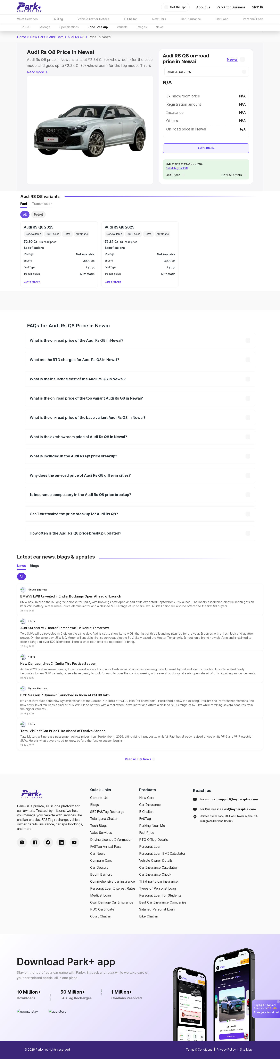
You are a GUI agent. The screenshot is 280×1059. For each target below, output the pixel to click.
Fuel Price (146, 833)
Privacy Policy (226, 1049)
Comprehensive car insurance (112, 881)
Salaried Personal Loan (157, 909)
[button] (140, 599)
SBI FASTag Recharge (107, 812)
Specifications (69, 27)
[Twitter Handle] (48, 842)
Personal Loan (150, 846)
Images (142, 27)
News (159, 27)
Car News (97, 853)
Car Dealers (99, 867)
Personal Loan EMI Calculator (162, 853)
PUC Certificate (102, 909)
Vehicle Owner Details (156, 860)
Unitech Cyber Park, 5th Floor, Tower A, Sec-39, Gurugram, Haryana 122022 (229, 819)
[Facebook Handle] (35, 842)
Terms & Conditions (199, 1049)
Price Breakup (98, 27)
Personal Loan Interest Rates (112, 888)
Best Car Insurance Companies (162, 902)
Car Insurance (150, 805)
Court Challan (100, 916)
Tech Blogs (98, 826)
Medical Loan (100, 895)
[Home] (29, 7)
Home (21, 37)
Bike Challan (148, 916)
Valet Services (101, 833)
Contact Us (99, 798)
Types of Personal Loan (157, 888)
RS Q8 (26, 27)
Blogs (94, 805)
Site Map (246, 1049)
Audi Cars (56, 37)
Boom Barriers (101, 874)
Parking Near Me (152, 826)
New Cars (37, 37)
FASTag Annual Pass (105, 846)
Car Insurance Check (155, 874)
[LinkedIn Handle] (61, 842)
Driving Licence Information (111, 839)
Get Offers (206, 148)
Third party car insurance (158, 881)
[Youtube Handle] (74, 842)
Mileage (45, 27)
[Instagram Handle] (22, 842)
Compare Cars (101, 860)
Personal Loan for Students (160, 895)
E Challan (146, 812)
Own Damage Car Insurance (111, 902)
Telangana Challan (104, 819)
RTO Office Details (153, 839)
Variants (122, 27)
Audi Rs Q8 (76, 37)
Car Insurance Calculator (158, 867)
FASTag (145, 819)
